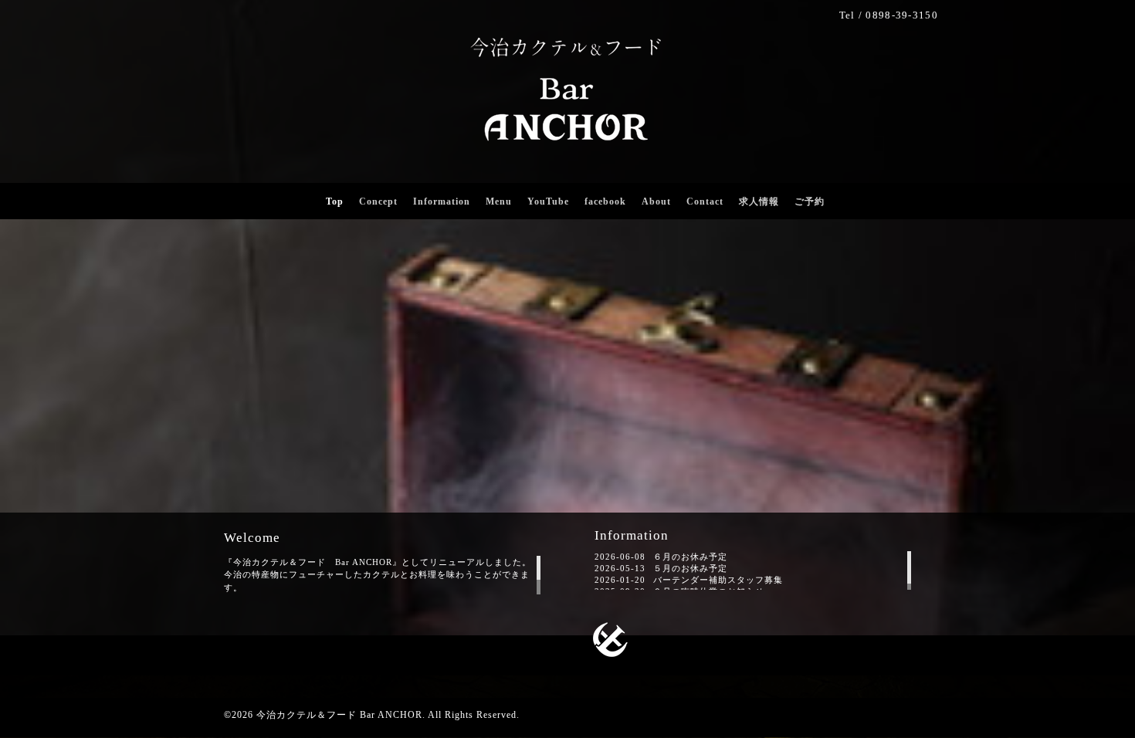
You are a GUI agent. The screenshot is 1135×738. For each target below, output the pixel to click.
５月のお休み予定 (690, 568)
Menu (499, 201)
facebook (605, 201)
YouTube (548, 201)
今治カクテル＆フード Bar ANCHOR (339, 714)
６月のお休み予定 (690, 556)
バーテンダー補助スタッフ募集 (718, 579)
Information (441, 201)
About (656, 201)
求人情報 (759, 201)
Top (335, 201)
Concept (378, 201)
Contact (704, 201)
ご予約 (809, 201)
